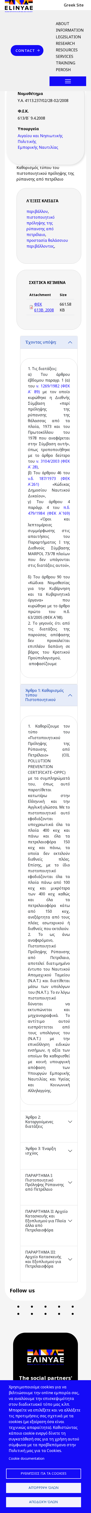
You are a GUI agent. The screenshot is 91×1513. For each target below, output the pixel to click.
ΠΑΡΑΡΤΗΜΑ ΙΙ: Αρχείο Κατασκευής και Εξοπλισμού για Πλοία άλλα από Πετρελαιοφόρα (46, 1221)
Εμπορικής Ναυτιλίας (38, 147)
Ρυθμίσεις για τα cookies (43, 1473)
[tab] (49, 510)
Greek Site (74, 5)
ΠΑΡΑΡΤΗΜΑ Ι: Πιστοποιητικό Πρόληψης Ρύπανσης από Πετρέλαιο (44, 1182)
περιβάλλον (37, 211)
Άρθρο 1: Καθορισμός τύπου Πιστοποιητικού (44, 695)
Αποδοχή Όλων (43, 1501)
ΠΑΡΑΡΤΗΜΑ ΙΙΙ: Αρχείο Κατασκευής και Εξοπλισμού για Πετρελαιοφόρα (43, 1259)
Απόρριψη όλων (43, 1487)
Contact (25, 50)
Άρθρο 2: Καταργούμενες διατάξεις (39, 1121)
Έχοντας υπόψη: (40, 342)
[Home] (21, 6)
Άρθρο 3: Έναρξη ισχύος (40, 1151)
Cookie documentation (26, 1458)
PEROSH (63, 69)
